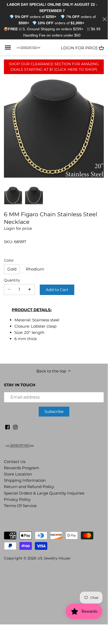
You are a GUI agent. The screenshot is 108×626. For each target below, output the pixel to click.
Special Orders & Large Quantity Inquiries (44, 493)
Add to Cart (57, 289)
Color (9, 260)
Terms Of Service (20, 505)
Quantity (12, 280)
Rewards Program (21, 467)
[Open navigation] (8, 47)
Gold (11, 269)
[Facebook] (7, 427)
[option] (13, 195)
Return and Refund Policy (29, 486)
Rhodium (35, 269)
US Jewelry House (53, 558)
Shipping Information (25, 480)
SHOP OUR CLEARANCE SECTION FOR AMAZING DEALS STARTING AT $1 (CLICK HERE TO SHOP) (54, 66)
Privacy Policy (17, 499)
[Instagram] (15, 427)
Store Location (18, 474)
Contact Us (14, 461)
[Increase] (30, 289)
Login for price (79, 47)
